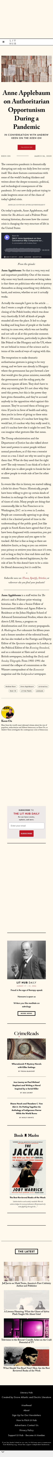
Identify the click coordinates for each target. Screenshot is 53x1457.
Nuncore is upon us (27, 996)
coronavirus (43, 686)
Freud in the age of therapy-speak (26, 990)
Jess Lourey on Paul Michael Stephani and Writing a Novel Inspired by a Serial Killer (26, 1085)
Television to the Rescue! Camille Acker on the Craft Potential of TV (26, 1341)
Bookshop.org (12, 1444)
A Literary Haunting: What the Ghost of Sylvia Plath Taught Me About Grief (26, 1313)
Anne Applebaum (27, 686)
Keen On (6, 156)
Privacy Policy (27, 1430)
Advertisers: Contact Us (26, 1425)
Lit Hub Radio (26, 691)
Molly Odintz (28, 1118)
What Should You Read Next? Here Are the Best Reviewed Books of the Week (26, 1369)
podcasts (39, 691)
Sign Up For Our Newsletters (26, 1415)
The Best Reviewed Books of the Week (28, 1197)
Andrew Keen (11, 686)
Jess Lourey (28, 1093)
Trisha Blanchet (28, 1071)
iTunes (25, 578)
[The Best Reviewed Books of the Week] (28, 1167)
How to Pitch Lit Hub (26, 1420)
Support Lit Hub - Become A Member (26, 1435)
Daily (26, 982)
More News (26, 1013)
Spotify (33, 578)
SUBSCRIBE (26, 834)
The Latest (26, 1251)
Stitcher (42, 578)
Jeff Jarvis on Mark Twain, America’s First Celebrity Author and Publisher (26, 1285)
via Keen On (26, 147)
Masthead (26, 1405)
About (26, 1410)
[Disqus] (26, 765)
